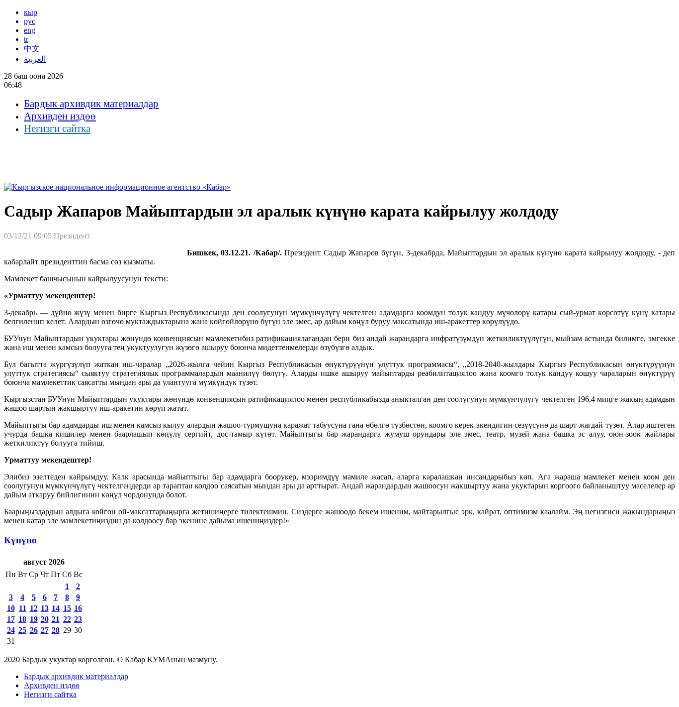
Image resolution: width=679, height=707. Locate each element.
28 (56, 630)
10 (11, 608)
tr (26, 39)
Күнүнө (20, 540)
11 (22, 608)
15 (67, 608)
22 (67, 619)
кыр (30, 12)
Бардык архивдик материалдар (91, 104)
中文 (32, 48)
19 (34, 619)
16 (78, 608)
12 (34, 608)
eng (29, 30)
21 (56, 619)
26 (34, 630)
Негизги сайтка (57, 128)
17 (11, 619)
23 (78, 619)
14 (56, 608)
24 (11, 630)
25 (22, 630)
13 (45, 608)
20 (45, 619)
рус (29, 21)
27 (45, 630)
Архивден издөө (60, 116)
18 (22, 619)
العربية (35, 59)
